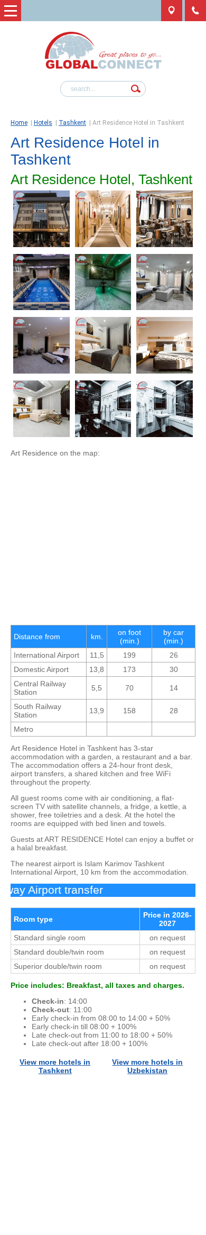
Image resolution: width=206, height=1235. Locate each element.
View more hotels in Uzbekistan (147, 1066)
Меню (10, 10)
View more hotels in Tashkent (55, 1066)
